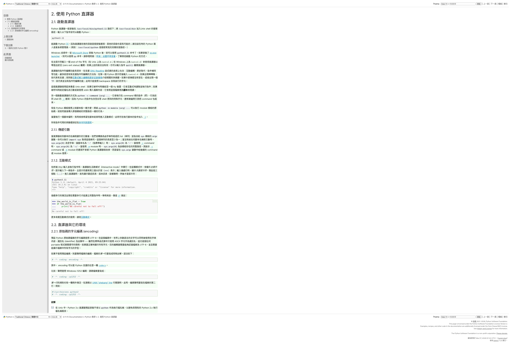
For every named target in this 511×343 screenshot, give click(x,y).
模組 (500, 4)
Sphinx (495, 341)
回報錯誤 (8, 58)
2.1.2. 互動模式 (16, 26)
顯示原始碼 (9, 60)
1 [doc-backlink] (52, 307)
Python (9, 4)
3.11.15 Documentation (73, 4)
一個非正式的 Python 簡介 (16, 48)
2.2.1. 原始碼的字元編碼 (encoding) (24, 31)
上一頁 (486, 4)
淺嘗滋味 (9, 39)
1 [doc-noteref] (67, 44)
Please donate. (502, 333)
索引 (506, 4)
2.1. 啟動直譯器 (13, 21)
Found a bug (502, 338)
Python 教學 (90, 4)
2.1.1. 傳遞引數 (15, 24)
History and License (484, 329)
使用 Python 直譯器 (107, 4)
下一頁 (493, 4)
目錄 (6, 15)
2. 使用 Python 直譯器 (13, 19)
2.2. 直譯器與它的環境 (16, 28)
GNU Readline (97, 70)
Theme (436, 4)
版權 (475, 321)
